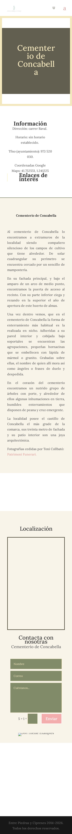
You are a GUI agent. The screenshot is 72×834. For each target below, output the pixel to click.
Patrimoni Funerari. (22, 454)
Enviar (51, 718)
